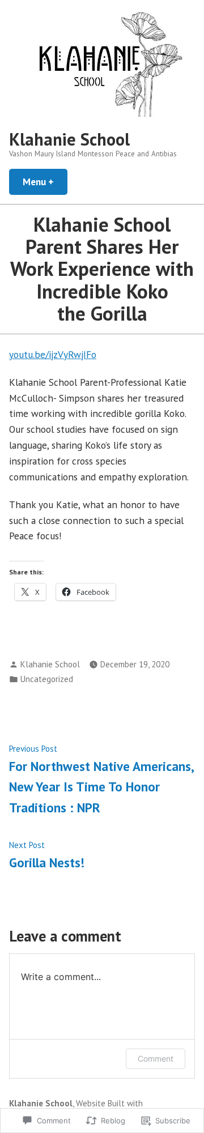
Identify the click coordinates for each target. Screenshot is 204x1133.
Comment (155, 1058)
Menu (45, 181)
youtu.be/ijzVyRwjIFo (52, 354)
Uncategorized (46, 679)
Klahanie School (69, 139)
